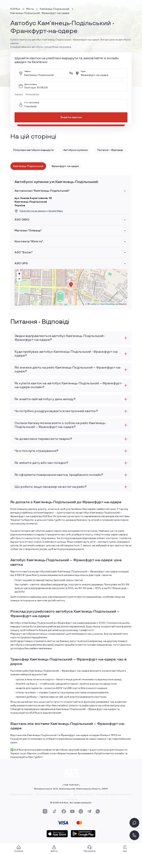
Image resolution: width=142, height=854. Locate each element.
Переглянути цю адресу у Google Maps (41, 211)
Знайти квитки (71, 117)
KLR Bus (15, 8)
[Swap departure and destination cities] (71, 73)
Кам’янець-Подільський (54, 8)
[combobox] (45, 73)
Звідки (27, 71)
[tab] (28, 166)
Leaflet (93, 303)
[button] (19, 95)
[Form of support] (134, 823)
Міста (30, 8)
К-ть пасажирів (31, 103)
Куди (83, 71)
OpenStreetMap (107, 303)
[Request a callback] (134, 835)
